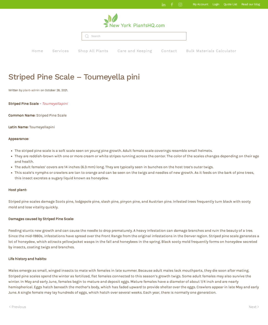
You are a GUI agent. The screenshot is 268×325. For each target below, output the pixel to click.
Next (252, 307)
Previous (19, 307)
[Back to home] (134, 20)
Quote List (230, 4)
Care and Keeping (134, 51)
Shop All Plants (93, 51)
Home (37, 51)
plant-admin (31, 90)
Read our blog (250, 4)
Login (216, 4)
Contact (169, 51)
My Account (200, 4)
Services (60, 51)
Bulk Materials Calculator (211, 51)
